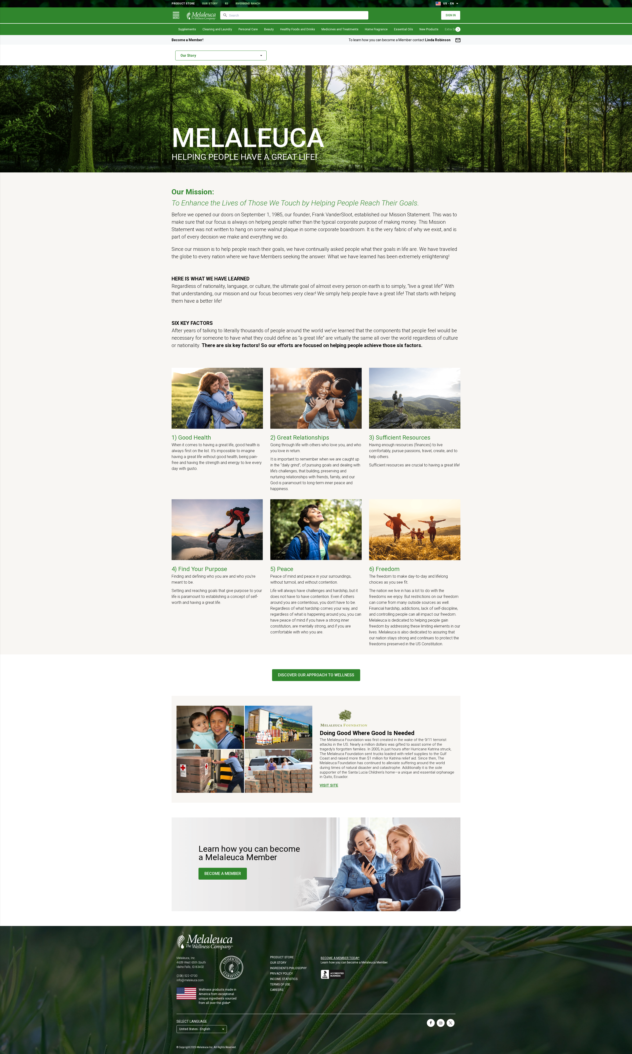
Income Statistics (283, 979)
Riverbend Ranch (248, 3)
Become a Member (222, 873)
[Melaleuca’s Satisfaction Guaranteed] (231, 967)
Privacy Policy (281, 973)
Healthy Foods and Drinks (297, 29)
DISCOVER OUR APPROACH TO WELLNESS (316, 675)
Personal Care (248, 29)
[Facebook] (431, 1023)
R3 (226, 3)
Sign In (451, 15)
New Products (428, 29)
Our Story (209, 3)
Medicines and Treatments (339, 29)
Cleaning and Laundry (217, 29)
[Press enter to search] (225, 15)
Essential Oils (403, 29)
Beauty (269, 29)
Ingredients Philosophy (288, 968)
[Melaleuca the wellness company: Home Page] (201, 15)
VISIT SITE (329, 785)
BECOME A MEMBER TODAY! (340, 958)
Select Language (192, 1021)
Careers (276, 989)
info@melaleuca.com (190, 980)
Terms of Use (280, 984)
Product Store (183, 3)
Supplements (187, 29)
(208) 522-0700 (187, 976)
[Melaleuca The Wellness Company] (316, 940)
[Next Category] (457, 29)
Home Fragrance (376, 29)
